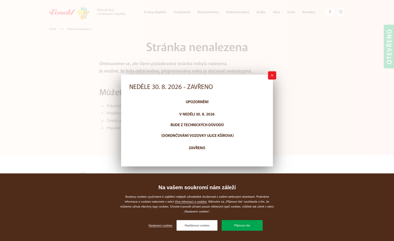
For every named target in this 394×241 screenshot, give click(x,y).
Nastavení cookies (160, 225)
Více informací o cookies (191, 201)
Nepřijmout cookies (197, 225)
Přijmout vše (242, 225)
